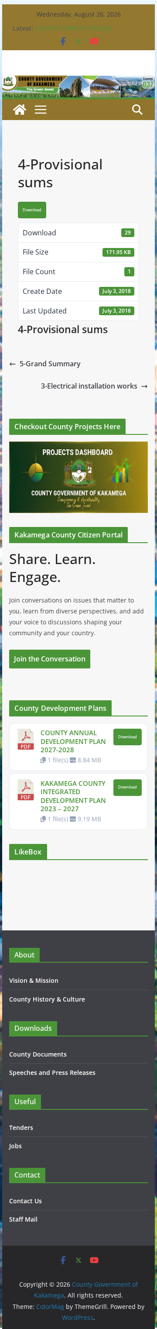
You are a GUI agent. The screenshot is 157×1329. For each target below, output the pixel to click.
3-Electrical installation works (89, 386)
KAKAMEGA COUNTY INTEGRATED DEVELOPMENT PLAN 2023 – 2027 (73, 796)
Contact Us (25, 1201)
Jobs (15, 1146)
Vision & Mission (33, 980)
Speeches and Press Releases (52, 1072)
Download (32, 210)
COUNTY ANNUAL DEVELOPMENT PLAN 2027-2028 (73, 741)
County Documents (38, 1054)
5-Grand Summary (50, 363)
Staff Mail (23, 1219)
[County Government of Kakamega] (78, 81)
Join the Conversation (49, 659)
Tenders (21, 1127)
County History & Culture (47, 999)
